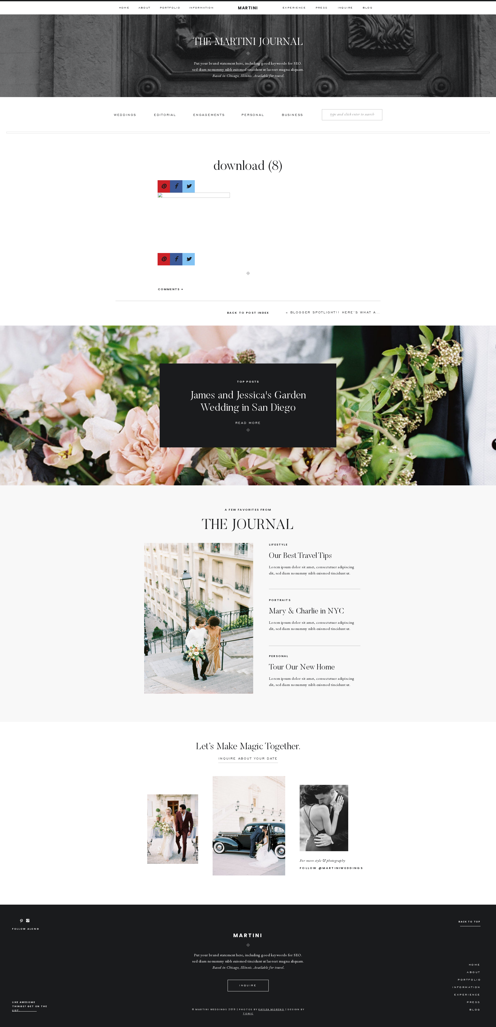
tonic (248, 1013)
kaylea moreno (271, 1009)
